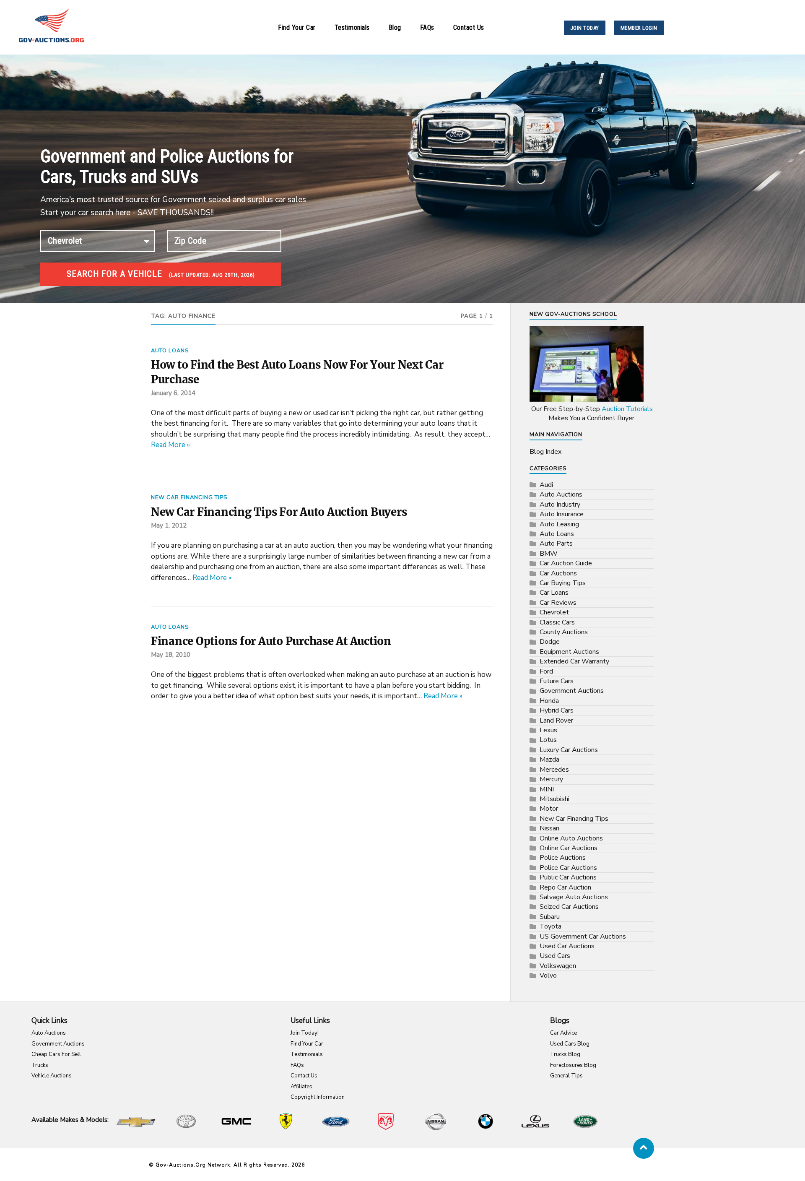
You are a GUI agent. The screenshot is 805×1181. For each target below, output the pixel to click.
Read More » (170, 445)
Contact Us (468, 27)
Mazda (549, 759)
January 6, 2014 (173, 393)
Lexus (548, 730)
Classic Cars (557, 622)
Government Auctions (572, 690)
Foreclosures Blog (573, 1065)
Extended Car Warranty (574, 661)
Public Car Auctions (568, 877)
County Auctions (564, 632)
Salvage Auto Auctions (574, 897)
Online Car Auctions (568, 848)
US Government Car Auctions (583, 936)
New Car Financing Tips (189, 497)
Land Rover (556, 720)
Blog (395, 27)
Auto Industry (560, 504)
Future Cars (557, 681)
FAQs (427, 27)
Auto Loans (170, 350)
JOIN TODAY (584, 28)
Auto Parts (556, 543)
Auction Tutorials (627, 409)
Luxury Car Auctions (569, 749)
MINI (547, 789)
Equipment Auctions (569, 651)
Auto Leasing (559, 524)
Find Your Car (297, 27)
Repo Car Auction (565, 887)
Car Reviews (558, 602)
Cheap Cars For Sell (56, 1054)
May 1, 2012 (169, 525)
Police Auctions (563, 857)
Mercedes (554, 769)
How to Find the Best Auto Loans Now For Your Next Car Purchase (297, 372)
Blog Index (545, 451)
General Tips (566, 1076)
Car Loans (554, 592)
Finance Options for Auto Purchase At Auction (271, 641)
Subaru (550, 916)
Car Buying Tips (563, 583)
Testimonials (352, 27)
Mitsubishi (554, 799)
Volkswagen (558, 965)
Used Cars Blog (569, 1044)
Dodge (550, 641)
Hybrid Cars (557, 710)
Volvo (548, 975)
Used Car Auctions (567, 946)
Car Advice (563, 1033)
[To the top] (643, 1148)
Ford (546, 671)
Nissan (549, 828)
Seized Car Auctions (569, 906)
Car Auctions (558, 573)
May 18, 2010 (170, 654)
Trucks (39, 1065)
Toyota (550, 926)
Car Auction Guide (566, 563)
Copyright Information (318, 1097)
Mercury (551, 779)
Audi (546, 484)
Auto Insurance (562, 514)
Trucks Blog (565, 1054)
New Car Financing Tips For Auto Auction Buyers (279, 512)
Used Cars (555, 955)
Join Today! (305, 1033)
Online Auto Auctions (571, 838)
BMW (549, 553)
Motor (549, 808)
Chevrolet (554, 612)
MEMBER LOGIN (639, 28)
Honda (549, 700)
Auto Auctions (561, 494)
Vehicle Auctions (51, 1076)
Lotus (548, 739)
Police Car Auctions (568, 867)
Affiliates (301, 1086)
